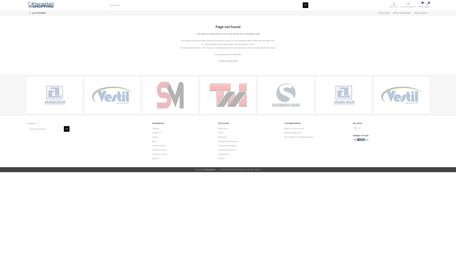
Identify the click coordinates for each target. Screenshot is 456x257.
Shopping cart (223, 154)
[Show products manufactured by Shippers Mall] (170, 95)
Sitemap (155, 128)
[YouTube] (360, 128)
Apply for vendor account (294, 128)
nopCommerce (209, 170)
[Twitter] (355, 128)
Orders (220, 133)
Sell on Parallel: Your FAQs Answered (298, 137)
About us (155, 158)
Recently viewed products (228, 141)
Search (305, 5)
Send (66, 129)
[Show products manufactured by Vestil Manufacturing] (112, 95)
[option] (54, 95)
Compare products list (408, 7)
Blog (154, 141)
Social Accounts (158, 146)
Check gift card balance (227, 146)
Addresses (222, 137)
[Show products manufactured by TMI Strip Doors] (228, 95)
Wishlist (221, 158)
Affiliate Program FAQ (292, 133)
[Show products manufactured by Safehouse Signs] (286, 95)
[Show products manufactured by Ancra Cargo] (54, 95)
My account (394, 7)
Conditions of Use (159, 154)
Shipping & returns (159, 150)
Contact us (156, 133)
